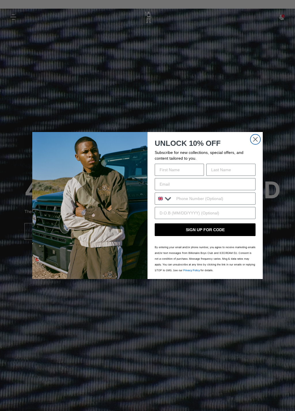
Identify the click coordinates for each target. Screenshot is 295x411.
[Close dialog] (255, 139)
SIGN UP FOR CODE (205, 229)
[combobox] (164, 198)
